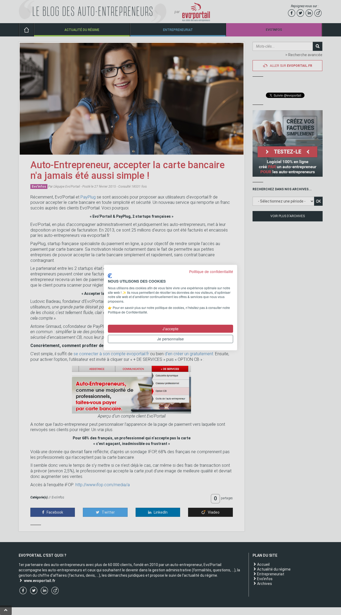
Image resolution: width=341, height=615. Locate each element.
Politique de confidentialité (211, 271)
